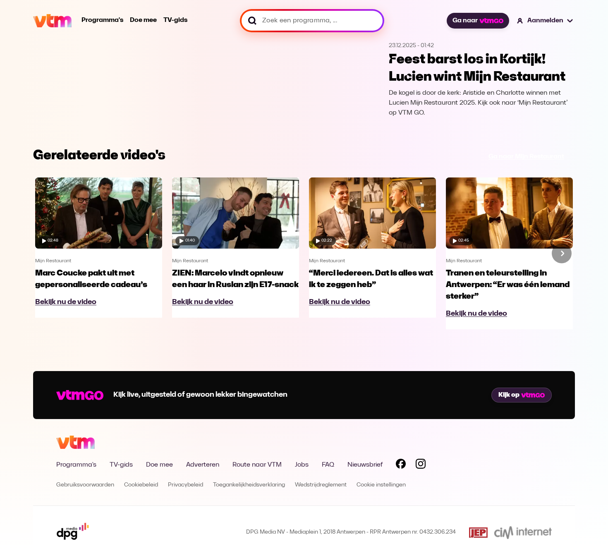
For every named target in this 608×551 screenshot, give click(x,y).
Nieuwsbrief (365, 465)
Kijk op (508, 395)
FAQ (328, 465)
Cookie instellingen (381, 485)
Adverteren (202, 465)
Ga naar (465, 20)
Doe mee (143, 20)
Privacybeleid (185, 485)
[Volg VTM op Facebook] (401, 465)
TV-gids (175, 20)
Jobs (302, 465)
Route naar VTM (257, 465)
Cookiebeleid (141, 485)
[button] (545, 21)
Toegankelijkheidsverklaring (249, 485)
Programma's (102, 20)
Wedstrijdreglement (321, 485)
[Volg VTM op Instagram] (421, 465)
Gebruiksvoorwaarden (85, 485)
